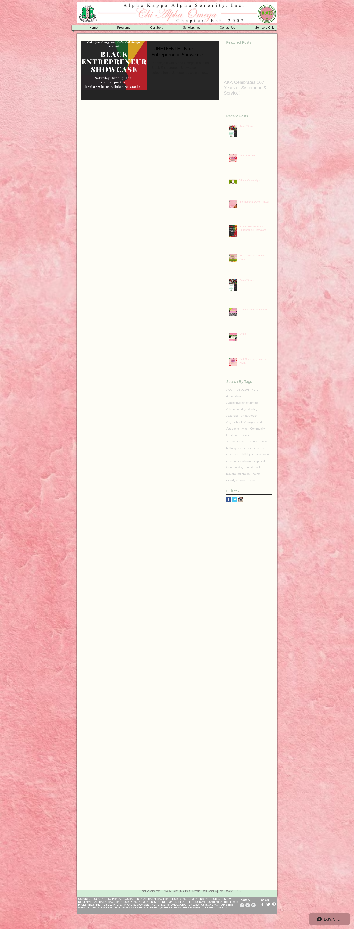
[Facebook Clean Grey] (242, 905)
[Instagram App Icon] (240, 499)
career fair (245, 448)
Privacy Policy (170, 891)
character (232, 454)
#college (253, 409)
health (250, 467)
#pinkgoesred (253, 422)
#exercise (232, 415)
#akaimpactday (236, 409)
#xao (244, 428)
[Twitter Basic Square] (234, 499)
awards (265, 441)
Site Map (185, 891)
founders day (234, 467)
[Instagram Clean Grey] (253, 905)
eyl (263, 461)
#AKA (229, 389)
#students (232, 428)
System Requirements (204, 891)
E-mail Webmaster (149, 891)
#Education (233, 396)
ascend (253, 441)
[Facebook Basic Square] (228, 499)
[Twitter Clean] (268, 904)
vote (252, 480)
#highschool (234, 422)
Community (257, 428)
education (262, 454)
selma (257, 473)
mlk (258, 467)
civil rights (247, 454)
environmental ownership (242, 461)
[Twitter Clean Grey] (247, 905)
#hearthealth (249, 415)
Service (246, 435)
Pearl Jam (232, 435)
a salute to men (236, 441)
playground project (238, 473)
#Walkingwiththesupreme (242, 402)
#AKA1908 (243, 389)
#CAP (255, 389)
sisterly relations (236, 480)
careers (259, 448)
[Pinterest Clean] (274, 904)
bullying (231, 448)
